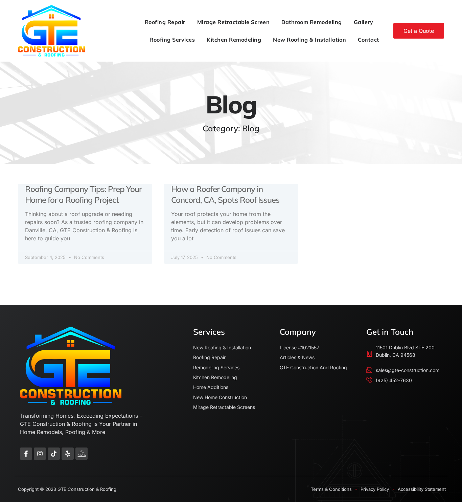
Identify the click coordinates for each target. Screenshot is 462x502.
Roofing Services (172, 39)
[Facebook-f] (26, 454)
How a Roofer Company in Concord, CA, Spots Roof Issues (225, 194)
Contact (368, 39)
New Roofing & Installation (309, 39)
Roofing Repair (165, 22)
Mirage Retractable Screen (233, 22)
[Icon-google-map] (81, 454)
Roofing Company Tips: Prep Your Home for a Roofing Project (83, 194)
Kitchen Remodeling (234, 39)
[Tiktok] (54, 454)
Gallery (363, 22)
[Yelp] (68, 454)
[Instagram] (40, 454)
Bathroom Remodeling (311, 22)
